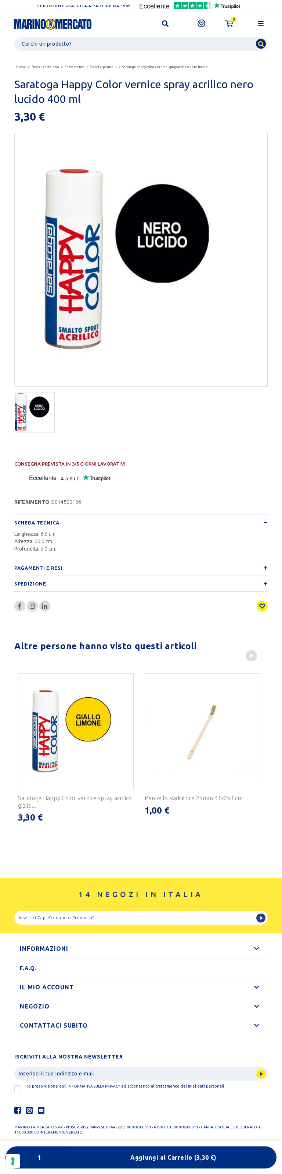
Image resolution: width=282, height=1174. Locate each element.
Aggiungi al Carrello (173, 1157)
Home (21, 67)
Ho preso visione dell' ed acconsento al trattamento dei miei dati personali (124, 1086)
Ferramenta (74, 67)
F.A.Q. (28, 968)
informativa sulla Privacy (94, 1086)
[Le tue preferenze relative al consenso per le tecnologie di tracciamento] (13, 1161)
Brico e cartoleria (45, 67)
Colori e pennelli (103, 67)
